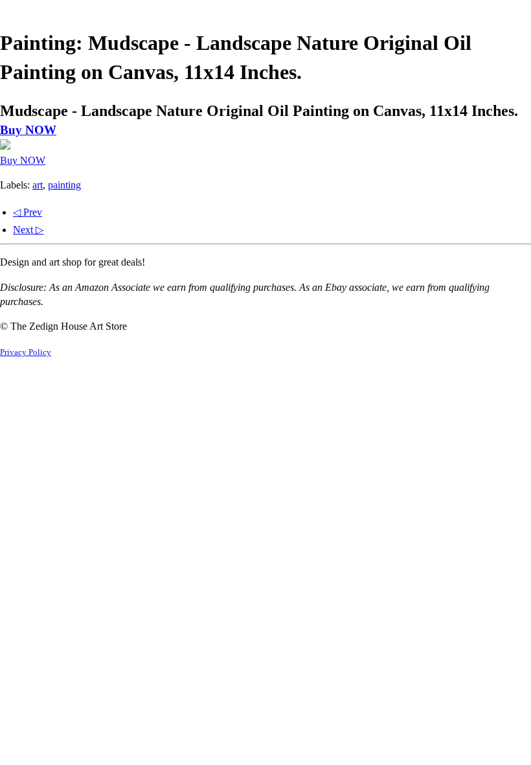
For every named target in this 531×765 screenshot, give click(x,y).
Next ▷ (28, 229)
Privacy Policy (25, 352)
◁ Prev (27, 212)
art (37, 184)
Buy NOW (28, 130)
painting (64, 184)
